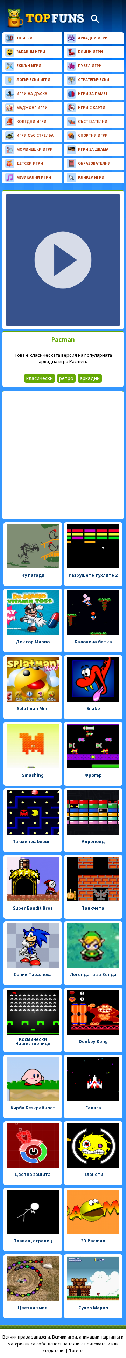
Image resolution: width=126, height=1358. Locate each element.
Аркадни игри (93, 38)
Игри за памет (93, 93)
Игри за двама (93, 149)
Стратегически (93, 79)
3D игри (24, 38)
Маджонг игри (32, 107)
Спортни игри (93, 135)
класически (39, 378)
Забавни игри (30, 51)
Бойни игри (90, 51)
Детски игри (29, 163)
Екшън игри (28, 65)
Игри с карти (91, 107)
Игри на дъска (31, 93)
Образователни (94, 163)
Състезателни (92, 121)
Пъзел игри (90, 65)
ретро (66, 378)
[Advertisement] (63, 455)
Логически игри (33, 79)
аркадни (90, 378)
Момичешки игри (34, 149)
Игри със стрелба (35, 135)
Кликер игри (91, 177)
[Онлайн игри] (46, 18)
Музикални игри (33, 177)
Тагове (76, 1351)
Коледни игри (31, 121)
